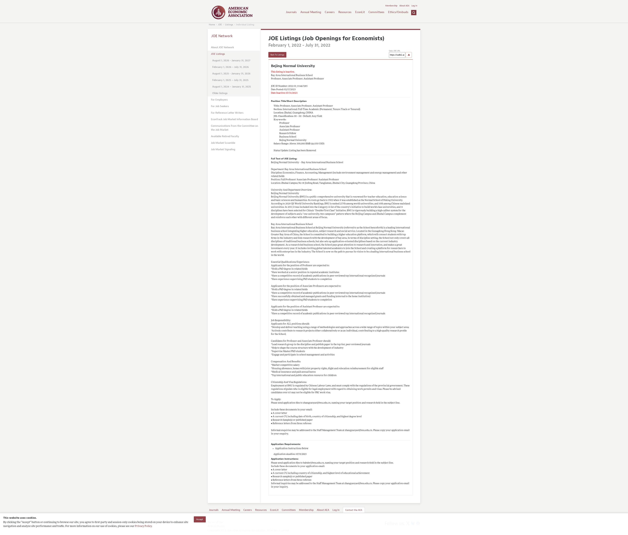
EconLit (360, 12)
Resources (344, 12)
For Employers (219, 99)
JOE (220, 24)
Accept (199, 519)
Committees (376, 12)
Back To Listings (277, 54)
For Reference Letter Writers (227, 112)
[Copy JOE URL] (409, 55)
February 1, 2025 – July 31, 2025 (230, 80)
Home (212, 24)
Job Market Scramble (223, 143)
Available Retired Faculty (225, 136)
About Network (222, 47)
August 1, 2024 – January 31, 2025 (231, 86)
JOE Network (222, 36)
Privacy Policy (143, 526)
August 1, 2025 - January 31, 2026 (231, 73)
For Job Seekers (220, 106)
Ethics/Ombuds (398, 12)
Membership (391, 5)
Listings (229, 24)
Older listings (219, 93)
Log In (414, 5)
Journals (291, 12)
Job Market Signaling (223, 149)
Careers (330, 12)
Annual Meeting (310, 12)
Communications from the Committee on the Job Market (234, 127)
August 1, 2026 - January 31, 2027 (231, 60)
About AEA (404, 5)
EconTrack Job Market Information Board (234, 119)
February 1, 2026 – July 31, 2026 (230, 67)
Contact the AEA (353, 510)
